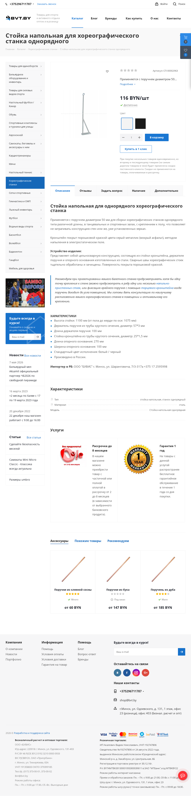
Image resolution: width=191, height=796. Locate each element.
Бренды (83, 659)
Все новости (32, 355)
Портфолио (13, 659)
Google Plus (145, 672)
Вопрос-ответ (87, 654)
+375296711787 (131, 691)
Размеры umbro (19, 479)
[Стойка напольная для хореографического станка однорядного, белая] (84, 114)
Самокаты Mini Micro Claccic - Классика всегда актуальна (22, 464)
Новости (11, 654)
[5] (136, 70)
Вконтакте (117, 672)
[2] (125, 70)
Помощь (47, 649)
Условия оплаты (53, 654)
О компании (14, 649)
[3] (129, 70)
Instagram (136, 672)
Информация (52, 642)
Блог (81, 649)
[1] (121, 70)
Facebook (127, 672)
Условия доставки (54, 659)
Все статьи (34, 437)
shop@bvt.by (128, 700)
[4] (132, 70)
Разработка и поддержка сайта (32, 733)
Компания (14, 642)
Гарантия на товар (54, 664)
